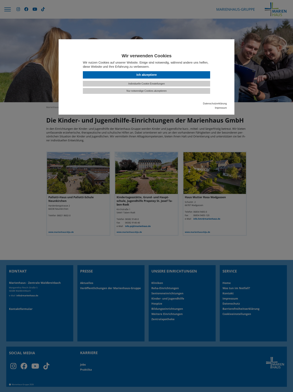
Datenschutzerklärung (215, 103)
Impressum (221, 107)
